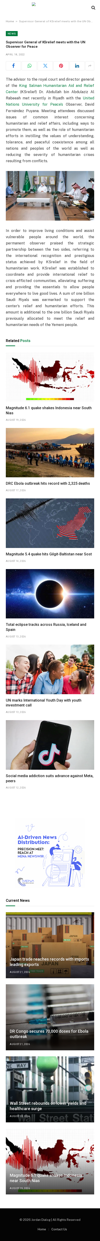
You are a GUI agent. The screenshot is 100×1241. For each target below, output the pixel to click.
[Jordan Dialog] (50, 7)
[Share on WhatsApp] (29, 65)
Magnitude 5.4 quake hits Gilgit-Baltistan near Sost (49, 554)
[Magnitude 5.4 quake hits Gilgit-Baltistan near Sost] (50, 523)
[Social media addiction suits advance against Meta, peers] (50, 745)
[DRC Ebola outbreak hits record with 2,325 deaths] (50, 453)
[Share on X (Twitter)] (45, 65)
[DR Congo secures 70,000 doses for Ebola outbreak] (50, 1017)
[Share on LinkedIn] (77, 65)
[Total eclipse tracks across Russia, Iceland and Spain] (50, 594)
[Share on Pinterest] (61, 65)
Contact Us (59, 1229)
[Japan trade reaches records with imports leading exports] (50, 945)
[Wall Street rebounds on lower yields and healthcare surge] (50, 1089)
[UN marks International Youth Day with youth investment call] (50, 669)
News (12, 33)
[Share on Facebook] (13, 65)
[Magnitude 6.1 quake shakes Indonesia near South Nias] (50, 377)
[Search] (92, 7)
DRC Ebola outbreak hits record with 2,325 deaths (48, 483)
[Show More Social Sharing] (89, 65)
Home (10, 21)
